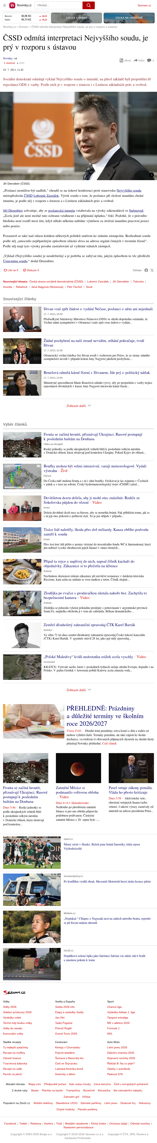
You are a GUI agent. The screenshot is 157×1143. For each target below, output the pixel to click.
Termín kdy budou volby (17, 1022)
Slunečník (89, 1090)
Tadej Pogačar (64, 1022)
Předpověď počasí (55, 1084)
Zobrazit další (76, 406)
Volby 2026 (9, 1006)
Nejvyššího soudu (129, 190)
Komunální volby (13, 1033)
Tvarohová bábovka (15, 1063)
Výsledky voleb (12, 1017)
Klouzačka (104, 1090)
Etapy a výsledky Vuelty (69, 1012)
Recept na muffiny (14, 1052)
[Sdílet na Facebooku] (146, 270)
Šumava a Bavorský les (69, 1058)
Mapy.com (35, 1084)
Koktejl (47, 571)
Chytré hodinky (65, 1109)
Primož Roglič (63, 1028)
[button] (78, 136)
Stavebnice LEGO (67, 1103)
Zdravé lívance (12, 1058)
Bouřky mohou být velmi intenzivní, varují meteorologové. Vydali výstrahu (95, 468)
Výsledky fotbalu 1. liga (121, 1012)
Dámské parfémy (91, 1103)
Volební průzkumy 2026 (17, 1012)
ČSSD (28, 195)
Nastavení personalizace (78, 1127)
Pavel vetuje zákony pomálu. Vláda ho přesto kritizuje (131, 790)
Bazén (35, 1090)
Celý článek (109, 743)
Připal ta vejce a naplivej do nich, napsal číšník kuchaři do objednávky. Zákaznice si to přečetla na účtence (89, 563)
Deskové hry (128, 1103)
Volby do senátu (12, 1028)
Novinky (7, 58)
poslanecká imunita (61, 210)
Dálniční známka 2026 (120, 1052)
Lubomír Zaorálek (46, 195)
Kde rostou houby (80, 1084)
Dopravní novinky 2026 (121, 1058)
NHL (110, 1033)
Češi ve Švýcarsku (66, 1063)
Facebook (10, 1123)
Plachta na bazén (52, 1090)
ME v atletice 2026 (118, 1022)
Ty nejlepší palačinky (15, 1047)
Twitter (23, 1123)
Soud (89, 286)
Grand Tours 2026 (66, 1033)
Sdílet (141, 60)
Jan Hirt (60, 1017)
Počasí (47, 476)
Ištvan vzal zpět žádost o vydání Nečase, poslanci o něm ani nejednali (98, 308)
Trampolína (73, 1090)
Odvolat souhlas (140, 1123)
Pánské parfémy (87, 1109)
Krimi (47, 507)
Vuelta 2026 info (65, 1006)
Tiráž (59, 1123)
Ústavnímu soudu (15, 261)
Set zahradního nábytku (127, 1090)
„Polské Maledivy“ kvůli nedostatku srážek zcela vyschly (88, 656)
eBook (127, 60)
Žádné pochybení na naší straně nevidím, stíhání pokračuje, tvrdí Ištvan (94, 343)
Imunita (7, 286)
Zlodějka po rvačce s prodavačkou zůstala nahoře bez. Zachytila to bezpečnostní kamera (95, 595)
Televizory (145, 1103)
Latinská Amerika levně (69, 1068)
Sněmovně (136, 210)
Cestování (49, 662)
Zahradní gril (71, 1096)
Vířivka (86, 1096)
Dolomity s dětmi (65, 1074)
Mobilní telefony (43, 1103)
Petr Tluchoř (74, 286)
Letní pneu (110, 1103)
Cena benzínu (102, 1084)
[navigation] (5, 5)
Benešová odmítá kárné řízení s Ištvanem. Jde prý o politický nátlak (97, 372)
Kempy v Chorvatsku (67, 1047)
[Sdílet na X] (152, 270)
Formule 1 (113, 1028)
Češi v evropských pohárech (131, 1084)
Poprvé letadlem (65, 1052)
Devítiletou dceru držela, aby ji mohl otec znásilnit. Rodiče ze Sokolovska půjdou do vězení (92, 500)
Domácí (48, 630)
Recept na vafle (12, 1068)
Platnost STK (115, 1074)
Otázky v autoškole (118, 1068)
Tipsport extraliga (117, 1017)
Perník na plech (12, 1074)
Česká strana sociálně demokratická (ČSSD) (56, 281)
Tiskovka (138, 281)
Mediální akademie (76, 1123)
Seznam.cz (144, 5)
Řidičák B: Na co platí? (121, 1063)
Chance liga (114, 1006)
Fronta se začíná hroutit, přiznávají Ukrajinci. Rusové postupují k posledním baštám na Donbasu (93, 436)
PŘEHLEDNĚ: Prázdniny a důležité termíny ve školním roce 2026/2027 (105, 716)
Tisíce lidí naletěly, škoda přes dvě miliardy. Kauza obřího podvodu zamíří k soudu (96, 532)
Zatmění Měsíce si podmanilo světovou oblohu (77, 790)
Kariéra (48, 1123)
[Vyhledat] (89, 5)
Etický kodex (98, 1123)
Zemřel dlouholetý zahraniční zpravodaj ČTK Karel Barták (89, 624)
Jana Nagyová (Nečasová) (47, 286)
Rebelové (21, 286)
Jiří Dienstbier (13, 210)
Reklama (35, 1123)
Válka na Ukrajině (53, 444)
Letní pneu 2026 (117, 1047)
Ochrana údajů (118, 1123)
